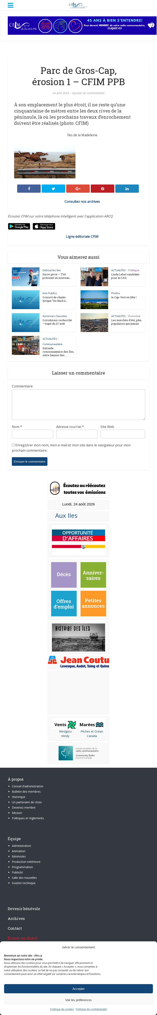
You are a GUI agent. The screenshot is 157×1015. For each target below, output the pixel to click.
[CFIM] (78, 5)
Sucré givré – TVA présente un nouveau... (57, 276)
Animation (18, 851)
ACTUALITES (118, 270)
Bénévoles (19, 856)
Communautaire (53, 344)
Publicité (17, 872)
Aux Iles (64, 515)
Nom (17, 426)
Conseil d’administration (27, 786)
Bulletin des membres (26, 791)
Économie (134, 316)
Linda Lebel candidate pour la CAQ (125, 276)
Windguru (65, 731)
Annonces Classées (55, 316)
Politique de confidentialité (91, 1009)
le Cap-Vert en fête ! (124, 297)
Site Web (107, 426)
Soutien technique (24, 883)
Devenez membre (24, 807)
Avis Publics (50, 293)
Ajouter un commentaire (88, 93)
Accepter (79, 988)
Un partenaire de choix (27, 802)
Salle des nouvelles (24, 878)
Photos (115, 293)
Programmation (22, 867)
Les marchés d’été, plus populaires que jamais (126, 321)
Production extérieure (26, 862)
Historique (18, 797)
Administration (21, 846)
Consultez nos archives (82, 201)
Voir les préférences (78, 1000)
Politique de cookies (62, 1009)
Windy (65, 736)
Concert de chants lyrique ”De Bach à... (55, 299)
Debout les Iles (52, 270)
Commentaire (22, 386)
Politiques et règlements (28, 818)
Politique (133, 270)
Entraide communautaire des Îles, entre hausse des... (58, 351)
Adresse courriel (70, 426)
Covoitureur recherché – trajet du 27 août (57, 321)
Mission (17, 813)
